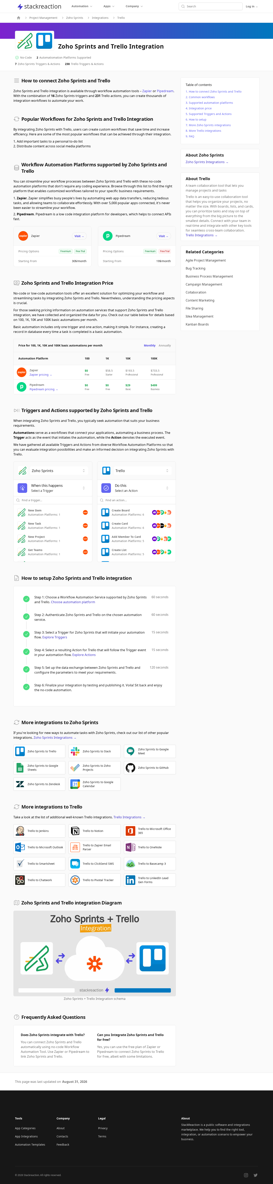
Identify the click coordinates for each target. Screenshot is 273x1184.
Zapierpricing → (41, 374)
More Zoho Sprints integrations (210, 125)
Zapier (147, 91)
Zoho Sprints (74, 18)
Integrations (100, 18)
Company (132, 6)
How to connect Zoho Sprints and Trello (215, 91)
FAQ (191, 136)
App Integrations (26, 1136)
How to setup (197, 119)
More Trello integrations (205, 131)
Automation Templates (30, 1144)
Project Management (43, 18)
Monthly (149, 345)
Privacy (103, 1128)
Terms (102, 1136)
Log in (252, 6)
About (61, 1128)
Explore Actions (84, 655)
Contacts (62, 1136)
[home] (18, 18)
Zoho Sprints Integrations (55, 737)
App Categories (25, 1128)
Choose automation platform (73, 602)
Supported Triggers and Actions (210, 114)
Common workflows (202, 97)
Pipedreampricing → (44, 389)
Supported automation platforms (211, 103)
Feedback (63, 1144)
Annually (165, 345)
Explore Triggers (54, 637)
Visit (79, 236)
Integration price (200, 108)
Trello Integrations (129, 817)
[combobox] (59, 470)
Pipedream (165, 91)
